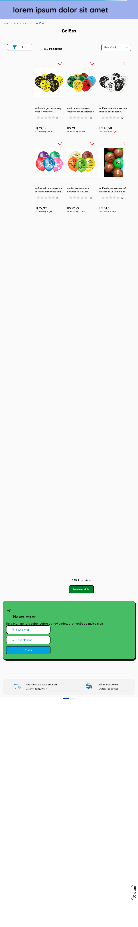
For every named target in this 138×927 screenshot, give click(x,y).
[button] (5, 14)
